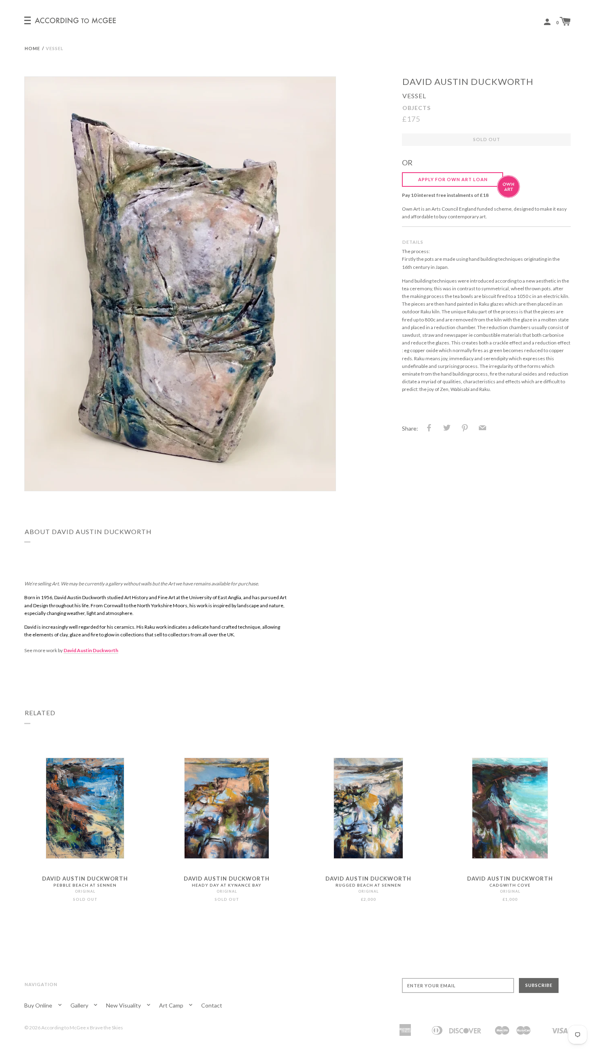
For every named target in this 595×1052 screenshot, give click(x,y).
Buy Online (38, 1005)
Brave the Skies (106, 1028)
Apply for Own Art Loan (453, 179)
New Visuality (124, 1005)
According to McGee (63, 1028)
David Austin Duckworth (467, 81)
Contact (211, 1005)
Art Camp (172, 1005)
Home (32, 48)
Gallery (79, 1005)
